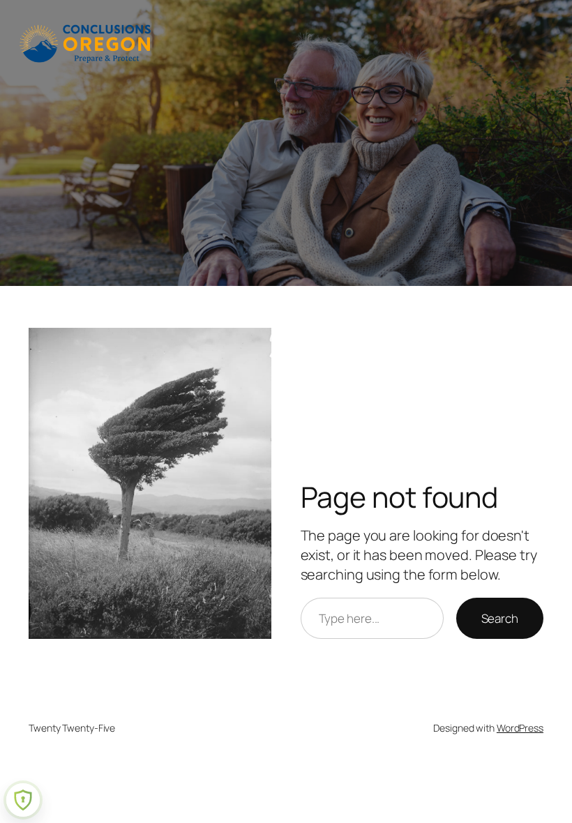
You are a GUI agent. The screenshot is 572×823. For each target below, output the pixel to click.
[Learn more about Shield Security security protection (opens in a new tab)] (23, 800)
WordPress (520, 727)
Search (499, 618)
